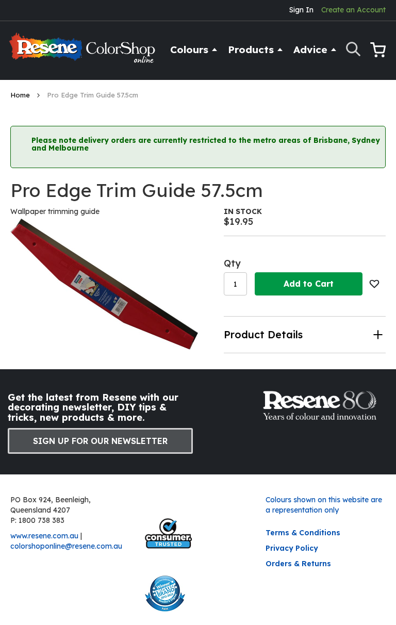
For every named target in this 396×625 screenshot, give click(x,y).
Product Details (263, 334)
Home (21, 95)
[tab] (305, 335)
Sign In (301, 9)
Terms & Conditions (303, 532)
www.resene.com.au (44, 535)
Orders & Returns (298, 563)
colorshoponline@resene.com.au (66, 546)
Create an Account (353, 9)
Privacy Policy (292, 548)
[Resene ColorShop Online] (83, 52)
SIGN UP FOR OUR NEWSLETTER (100, 441)
